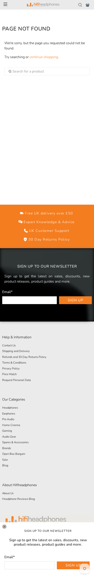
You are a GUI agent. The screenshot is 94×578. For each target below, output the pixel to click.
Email (9, 557)
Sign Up (73, 565)
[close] (4, 526)
